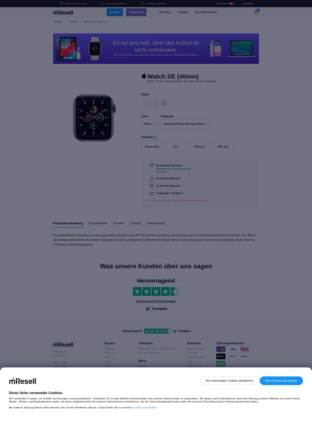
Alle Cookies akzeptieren (281, 380)
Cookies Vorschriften (144, 407)
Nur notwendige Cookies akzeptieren (229, 380)
